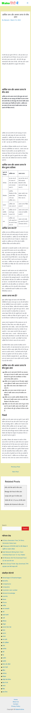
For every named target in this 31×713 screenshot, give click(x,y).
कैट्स (3, 630)
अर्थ (3, 612)
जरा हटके (4, 639)
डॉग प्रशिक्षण (5, 642)
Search (4, 525)
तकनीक (4, 648)
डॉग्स (3, 645)
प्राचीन (4, 658)
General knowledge (8, 593)
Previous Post (15, 467)
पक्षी (3, 652)
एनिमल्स (4, 621)
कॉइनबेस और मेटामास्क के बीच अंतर (14, 504)
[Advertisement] (15, 38)
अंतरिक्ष (4, 605)
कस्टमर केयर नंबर (6, 627)
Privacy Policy (15, 706)
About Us (16, 702)
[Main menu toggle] (27, 3)
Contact (15, 704)
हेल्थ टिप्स (4, 692)
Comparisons (6, 584)
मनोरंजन (4, 673)
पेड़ (3, 655)
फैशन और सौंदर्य (6, 664)
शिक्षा (3, 689)
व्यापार (3, 685)
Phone (4, 602)
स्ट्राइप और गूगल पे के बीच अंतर (13, 496)
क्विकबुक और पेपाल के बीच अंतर (13, 492)
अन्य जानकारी (5, 608)
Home (16, 699)
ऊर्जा (3, 618)
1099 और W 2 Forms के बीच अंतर (15, 500)
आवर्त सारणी (5, 615)
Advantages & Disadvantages (11, 578)
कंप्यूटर (4, 624)
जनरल (4, 636)
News (4, 599)
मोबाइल (4, 676)
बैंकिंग (3, 670)
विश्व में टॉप (5, 682)
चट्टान (4, 633)
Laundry (5, 596)
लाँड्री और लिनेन (6, 679)
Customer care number (9, 590)
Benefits (5, 581)
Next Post (15, 472)
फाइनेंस (4, 661)
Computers (6, 587)
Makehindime (19, 709)
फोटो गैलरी (5, 667)
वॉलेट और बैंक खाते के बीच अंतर (13, 487)
